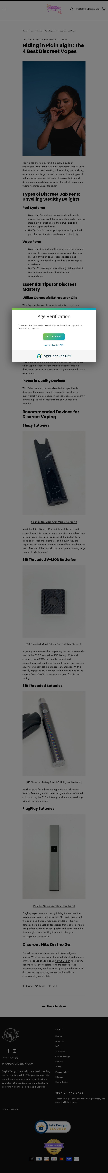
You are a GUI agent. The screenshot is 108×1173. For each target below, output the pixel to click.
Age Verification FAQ (54, 345)
